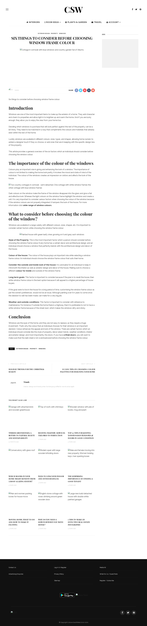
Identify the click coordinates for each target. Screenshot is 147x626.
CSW (73, 9)
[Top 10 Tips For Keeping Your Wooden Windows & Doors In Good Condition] (81, 408)
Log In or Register (60, 567)
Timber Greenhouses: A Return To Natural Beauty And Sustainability (22, 435)
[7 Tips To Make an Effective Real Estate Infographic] (81, 496)
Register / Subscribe (107, 580)
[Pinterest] (140, 9)
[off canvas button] (7, 9)
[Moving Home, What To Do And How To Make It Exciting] (22, 495)
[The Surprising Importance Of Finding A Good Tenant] (81, 453)
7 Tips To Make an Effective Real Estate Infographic (79, 522)
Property (54, 33)
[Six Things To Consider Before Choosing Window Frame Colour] (52, 50)
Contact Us (12, 567)
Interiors (34, 22)
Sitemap (57, 580)
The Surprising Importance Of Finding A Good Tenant (80, 479)
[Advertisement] (120, 53)
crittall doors (70, 335)
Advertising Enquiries (16, 574)
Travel (97, 22)
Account (113, 22)
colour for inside (24, 271)
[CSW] (14, 613)
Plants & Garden (77, 22)
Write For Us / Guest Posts (109, 574)
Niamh (17, 90)
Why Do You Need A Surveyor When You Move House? (50, 522)
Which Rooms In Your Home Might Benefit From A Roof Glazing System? (22, 479)
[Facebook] (132, 9)
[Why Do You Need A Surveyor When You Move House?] (52, 496)
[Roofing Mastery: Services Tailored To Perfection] (50, 407)
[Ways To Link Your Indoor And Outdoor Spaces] (52, 452)
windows (42, 348)
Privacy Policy (59, 574)
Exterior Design (44, 33)
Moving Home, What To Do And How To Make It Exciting (22, 522)
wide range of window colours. (37, 205)
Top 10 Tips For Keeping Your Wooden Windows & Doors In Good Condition (81, 435)
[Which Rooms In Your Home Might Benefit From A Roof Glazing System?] (22, 450)
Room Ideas (52, 22)
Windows (62, 33)
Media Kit (103, 567)
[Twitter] (136, 9)
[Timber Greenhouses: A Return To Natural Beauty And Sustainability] (22, 408)
